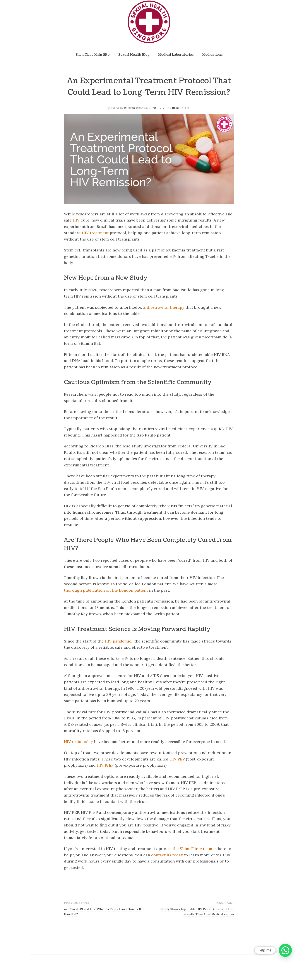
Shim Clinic (181, 108)
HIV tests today (78, 741)
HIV (76, 220)
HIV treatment (95, 232)
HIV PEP (177, 759)
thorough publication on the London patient (106, 590)
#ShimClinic (133, 108)
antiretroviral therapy (163, 307)
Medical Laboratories (176, 54)
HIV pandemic (118, 641)
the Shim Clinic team (192, 848)
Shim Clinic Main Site (92, 54)
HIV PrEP (105, 765)
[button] (285, 950)
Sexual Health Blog (133, 54)
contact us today (167, 854)
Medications (212, 54)
